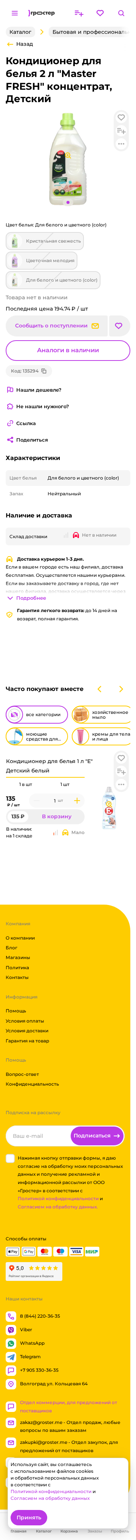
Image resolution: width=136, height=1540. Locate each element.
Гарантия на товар (27, 1040)
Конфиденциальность (32, 1084)
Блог (11, 947)
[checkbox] (10, 1158)
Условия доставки (27, 1030)
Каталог (20, 32)
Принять (29, 1517)
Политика (17, 967)
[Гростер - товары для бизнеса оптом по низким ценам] (41, 13)
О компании (20, 937)
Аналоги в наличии (68, 350)
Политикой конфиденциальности (58, 1198)
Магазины (18, 957)
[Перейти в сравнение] (79, 13)
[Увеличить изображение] (109, 804)
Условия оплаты (25, 1021)
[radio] (25, 777)
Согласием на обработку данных (50, 1498)
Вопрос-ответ (22, 1074)
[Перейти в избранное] (100, 13)
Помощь (16, 1011)
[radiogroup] (45, 784)
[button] (121, 758)
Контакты (17, 977)
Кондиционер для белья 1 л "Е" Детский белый (49, 766)
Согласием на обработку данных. (58, 1207)
